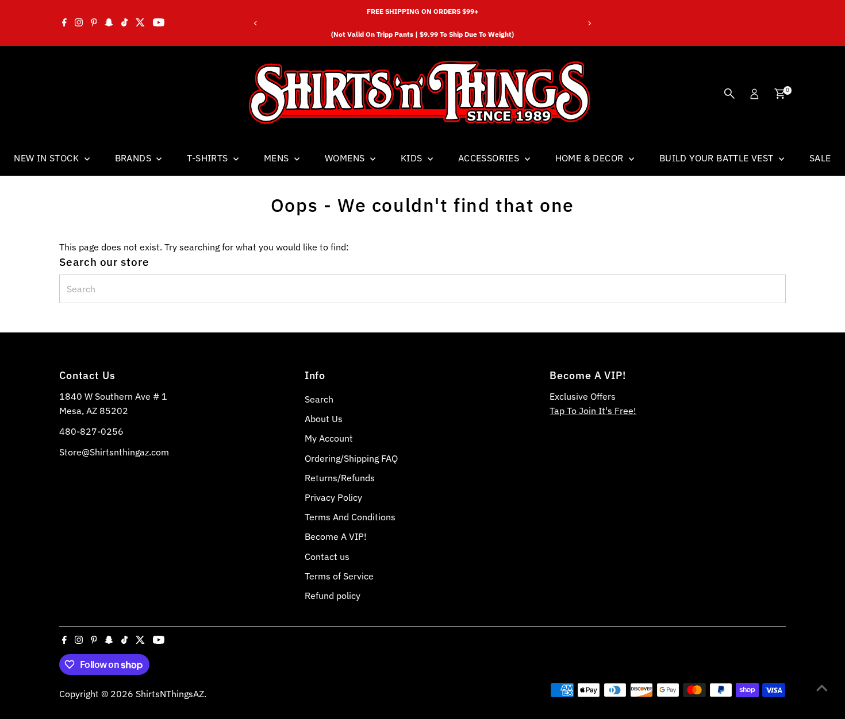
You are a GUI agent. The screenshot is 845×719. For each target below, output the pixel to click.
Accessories (490, 158)
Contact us (327, 556)
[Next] (589, 23)
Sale (820, 158)
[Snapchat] (109, 23)
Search (319, 399)
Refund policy (332, 595)
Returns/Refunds (340, 478)
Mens (277, 158)
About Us (324, 418)
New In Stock (47, 158)
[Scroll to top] (822, 687)
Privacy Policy (333, 497)
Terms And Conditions (350, 517)
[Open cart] (780, 93)
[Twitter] (140, 23)
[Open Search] (729, 93)
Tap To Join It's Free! (593, 410)
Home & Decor (590, 158)
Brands (134, 158)
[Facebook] (64, 23)
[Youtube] (158, 23)
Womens (346, 158)
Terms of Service (339, 576)
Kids (413, 158)
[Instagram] (79, 23)
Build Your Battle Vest (717, 158)
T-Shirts (209, 158)
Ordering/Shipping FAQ (351, 458)
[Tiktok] (124, 23)
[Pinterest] (94, 23)
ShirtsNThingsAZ (170, 693)
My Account (329, 438)
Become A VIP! (336, 536)
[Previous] (256, 23)
